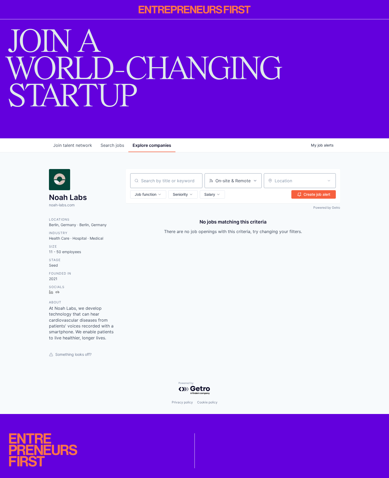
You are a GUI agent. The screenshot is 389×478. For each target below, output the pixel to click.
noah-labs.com (62, 205)
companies (152, 145)
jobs (112, 145)
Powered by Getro (326, 208)
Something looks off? (73, 354)
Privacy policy (182, 402)
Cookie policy (207, 402)
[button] (148, 194)
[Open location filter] (329, 180)
